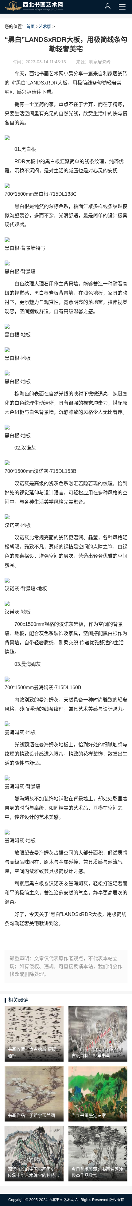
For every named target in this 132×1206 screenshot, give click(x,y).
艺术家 (44, 26)
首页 (30, 26)
